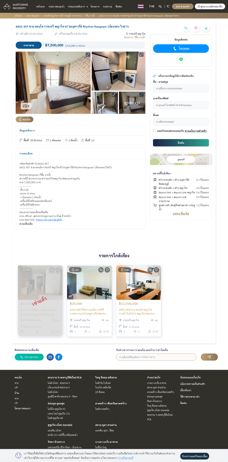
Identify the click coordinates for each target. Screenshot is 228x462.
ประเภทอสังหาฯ (77, 6)
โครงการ (95, 6)
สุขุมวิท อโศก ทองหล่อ (60, 424)
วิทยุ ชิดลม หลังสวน (106, 377)
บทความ (107, 6)
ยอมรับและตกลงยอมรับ (170, 130)
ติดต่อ (119, 6)
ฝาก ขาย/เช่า (183, 6)
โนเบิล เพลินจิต (103, 387)
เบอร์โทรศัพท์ (161, 98)
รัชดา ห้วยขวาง (56, 441)
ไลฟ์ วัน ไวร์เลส (103, 382)
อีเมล (156, 115)
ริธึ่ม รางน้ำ (90, 15)
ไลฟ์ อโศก (53, 392)
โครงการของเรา (23, 408)
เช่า (16, 387)
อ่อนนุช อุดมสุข (56, 403)
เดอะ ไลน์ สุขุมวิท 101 (59, 413)
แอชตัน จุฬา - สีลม (104, 430)
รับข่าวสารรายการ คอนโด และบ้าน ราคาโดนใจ (142, 350)
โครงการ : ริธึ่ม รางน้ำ (134, 37)
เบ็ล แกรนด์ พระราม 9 (59, 387)
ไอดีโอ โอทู (101, 447)
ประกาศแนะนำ (56, 6)
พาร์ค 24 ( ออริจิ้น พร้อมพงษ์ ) (63, 434)
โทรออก (184, 48)
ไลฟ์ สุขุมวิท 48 (55, 417)
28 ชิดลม (100, 392)
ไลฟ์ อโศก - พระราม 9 (59, 382)
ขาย (17, 382)
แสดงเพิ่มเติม (181, 213)
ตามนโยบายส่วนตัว (196, 130)
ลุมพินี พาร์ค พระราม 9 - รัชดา (62, 396)
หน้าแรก (40, 6)
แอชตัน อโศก (54, 430)
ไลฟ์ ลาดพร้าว (102, 408)
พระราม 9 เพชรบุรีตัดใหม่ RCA (65, 377)
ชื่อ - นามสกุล (160, 81)
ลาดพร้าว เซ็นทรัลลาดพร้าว (111, 403)
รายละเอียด (26, 153)
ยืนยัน (181, 142)
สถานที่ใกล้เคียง (162, 173)
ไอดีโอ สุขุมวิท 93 (56, 408)
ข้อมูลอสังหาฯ (27, 130)
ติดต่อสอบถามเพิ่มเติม (27, 350)
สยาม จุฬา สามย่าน (106, 424)
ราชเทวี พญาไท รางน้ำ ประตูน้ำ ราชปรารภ (62, 15)
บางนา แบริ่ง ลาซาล (106, 441)
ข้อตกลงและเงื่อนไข (190, 377)
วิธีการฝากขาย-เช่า (190, 396)
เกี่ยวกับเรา (185, 390)
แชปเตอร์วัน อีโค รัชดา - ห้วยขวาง (64, 447)
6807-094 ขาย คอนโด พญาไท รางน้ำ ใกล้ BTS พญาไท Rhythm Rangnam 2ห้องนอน (136, 312)
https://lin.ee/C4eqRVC (49, 219)
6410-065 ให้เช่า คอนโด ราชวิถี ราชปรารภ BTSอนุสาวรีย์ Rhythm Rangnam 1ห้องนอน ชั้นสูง (88, 312)
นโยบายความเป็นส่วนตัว (192, 383)
